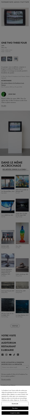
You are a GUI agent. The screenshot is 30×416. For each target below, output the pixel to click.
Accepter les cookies (15, 413)
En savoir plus (15, 403)
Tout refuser (15, 408)
